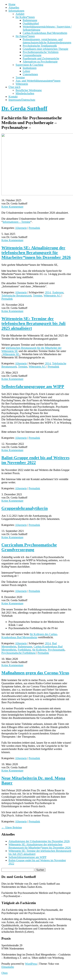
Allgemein (21, 227)
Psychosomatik (56, 649)
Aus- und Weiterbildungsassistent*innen (38, 80)
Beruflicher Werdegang (29, 90)
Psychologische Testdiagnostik (40, 45)
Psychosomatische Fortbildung (18, 652)
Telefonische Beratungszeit (16, 295)
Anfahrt (20, 13)
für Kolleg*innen (25, 17)
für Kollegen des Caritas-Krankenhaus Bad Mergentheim (29, 636)
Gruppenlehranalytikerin (24, 508)
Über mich (14, 87)
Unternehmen (30, 74)
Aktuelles (14, 7)
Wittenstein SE (11, 354)
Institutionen (29, 67)
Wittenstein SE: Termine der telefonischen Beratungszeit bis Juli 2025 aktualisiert (33, 323)
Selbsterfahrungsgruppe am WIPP (32, 386)
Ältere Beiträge (11, 827)
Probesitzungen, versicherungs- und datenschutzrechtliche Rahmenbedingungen (47, 41)
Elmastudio (7, 966)
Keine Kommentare (12, 206)
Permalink (34, 227)
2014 (48, 292)
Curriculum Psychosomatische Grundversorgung (29, 547)
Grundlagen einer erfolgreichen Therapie (45, 48)
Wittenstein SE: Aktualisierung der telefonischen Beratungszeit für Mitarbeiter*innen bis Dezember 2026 (36, 252)
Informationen (16, 10)
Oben (4, 972)
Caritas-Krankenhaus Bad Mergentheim (45, 32)
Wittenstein (22, 83)
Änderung (57, 292)
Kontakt (13, 96)
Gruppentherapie (32, 55)
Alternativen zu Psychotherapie (40, 61)
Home (12, 4)
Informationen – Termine (16, 221)
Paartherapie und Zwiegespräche (41, 58)
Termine (20, 77)
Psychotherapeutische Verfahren (40, 52)
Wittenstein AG (52, 295)
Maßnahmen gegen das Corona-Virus (35, 672)
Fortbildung (24, 649)
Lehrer (26, 71)
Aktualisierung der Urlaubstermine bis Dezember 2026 (39, 841)
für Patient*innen (25, 36)
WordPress (31, 963)
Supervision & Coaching (29, 64)
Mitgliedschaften (25, 93)
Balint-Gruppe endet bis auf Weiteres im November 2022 (35, 460)
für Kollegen (39, 649)
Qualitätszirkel (31, 23)
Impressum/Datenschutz (22, 99)
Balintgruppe (30, 20)
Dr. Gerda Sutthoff (24, 108)
